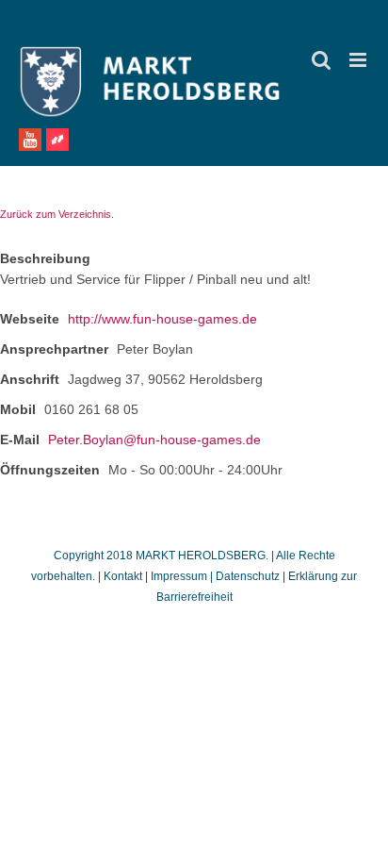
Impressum (179, 576)
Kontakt (124, 576)
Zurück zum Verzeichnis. (57, 214)
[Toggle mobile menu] (359, 60)
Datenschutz (248, 576)
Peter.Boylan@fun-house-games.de (154, 439)
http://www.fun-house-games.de (162, 318)
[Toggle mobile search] (321, 60)
